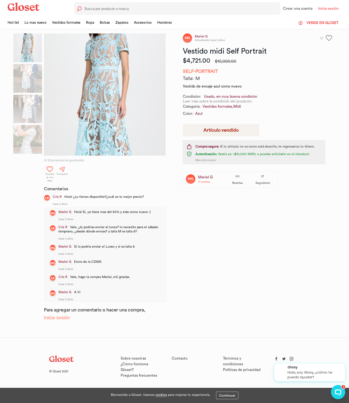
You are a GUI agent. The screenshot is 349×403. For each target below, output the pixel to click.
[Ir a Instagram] (291, 358)
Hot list (13, 22)
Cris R (57, 197)
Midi (237, 106)
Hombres (164, 22)
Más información (205, 160)
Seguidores (262, 182)
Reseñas (237, 182)
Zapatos (121, 22)
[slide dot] (27, 47)
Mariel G (64, 212)
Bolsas (105, 22)
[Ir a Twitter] (284, 358)
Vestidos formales (66, 22)
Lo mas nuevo (35, 22)
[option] (105, 94)
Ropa (90, 22)
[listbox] (105, 94)
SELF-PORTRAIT (200, 71)
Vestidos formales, (218, 106)
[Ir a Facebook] (276, 358)
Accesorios (143, 22)
